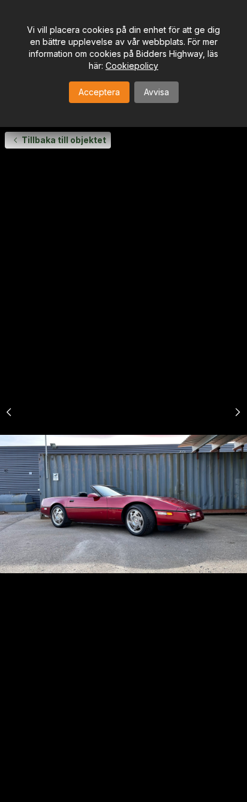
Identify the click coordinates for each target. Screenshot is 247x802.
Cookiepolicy (132, 65)
